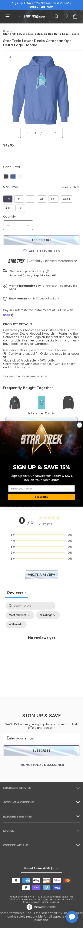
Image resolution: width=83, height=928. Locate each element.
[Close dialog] (79, 425)
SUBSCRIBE (41, 496)
